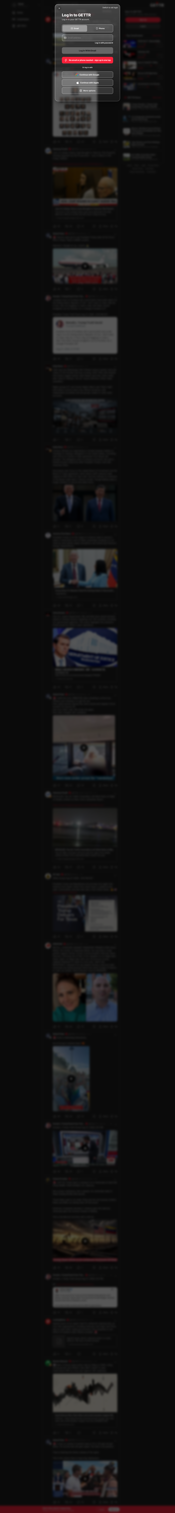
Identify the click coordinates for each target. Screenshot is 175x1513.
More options (89, 91)
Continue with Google (89, 75)
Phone (102, 28)
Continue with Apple (89, 83)
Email (76, 28)
